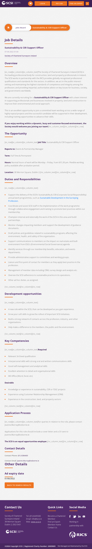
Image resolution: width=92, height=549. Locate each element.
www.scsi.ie (36, 521)
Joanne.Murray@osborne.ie (28, 461)
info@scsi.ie (37, 519)
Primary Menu (87, 4)
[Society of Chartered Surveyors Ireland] (11, 3)
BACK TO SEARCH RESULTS (19, 485)
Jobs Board (21, 28)
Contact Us (52, 527)
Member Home (54, 524)
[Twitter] (74, 516)
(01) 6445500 (35, 516)
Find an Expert (76, 4)
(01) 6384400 (23, 455)
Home (8, 27)
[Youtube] (84, 516)
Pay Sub (59, 4)
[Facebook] (70, 516)
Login (42, 4)
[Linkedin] (79, 516)
